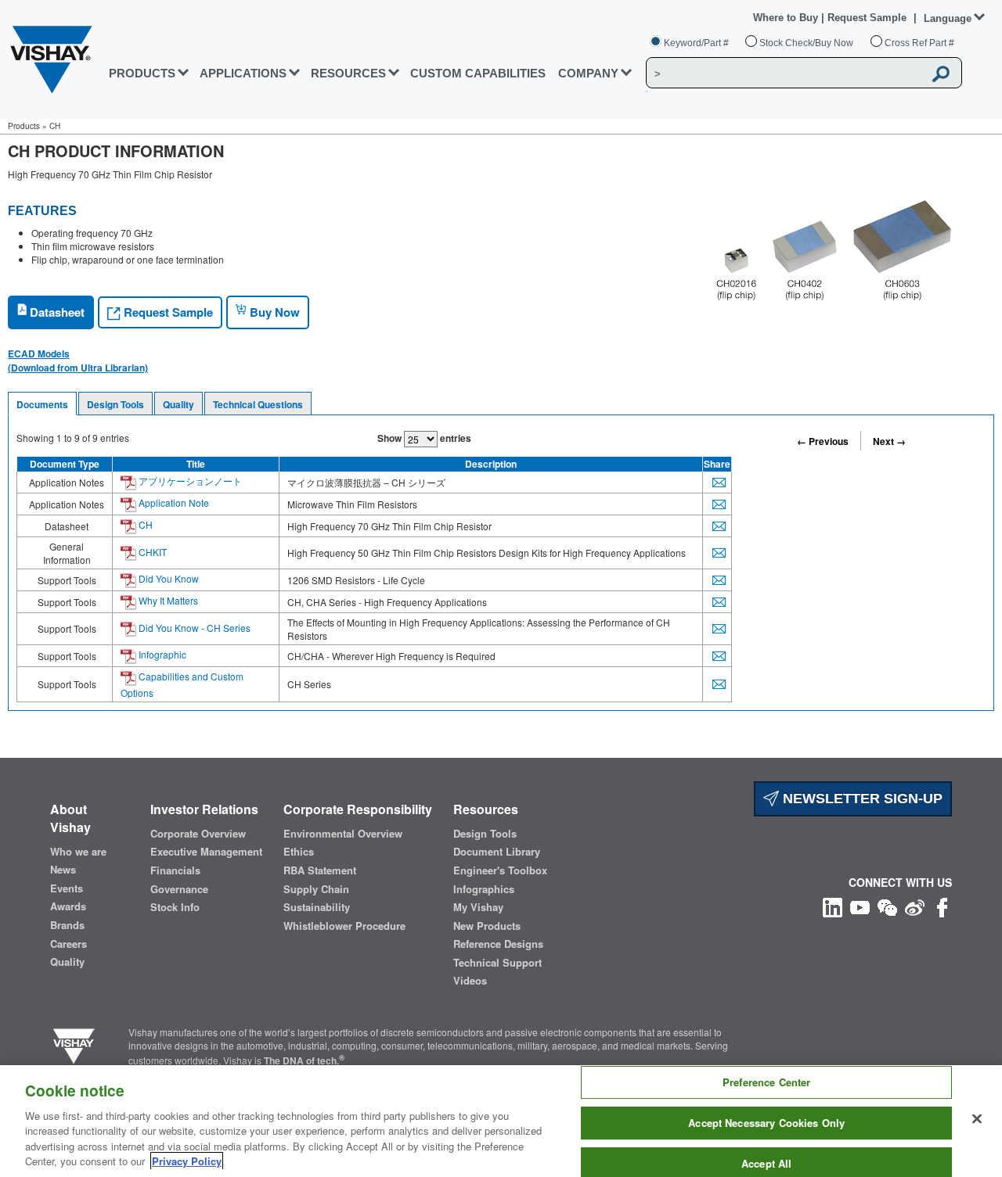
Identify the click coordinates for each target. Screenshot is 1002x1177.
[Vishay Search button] (941, 73)
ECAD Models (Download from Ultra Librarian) (78, 360)
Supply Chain (316, 889)
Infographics (483, 889)
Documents (42, 404)
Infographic (161, 654)
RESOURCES (348, 73)
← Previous (823, 441)
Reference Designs (498, 944)
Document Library (496, 852)
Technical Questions (258, 404)
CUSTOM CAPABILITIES (478, 73)
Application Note (172, 502)
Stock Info (175, 907)
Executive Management (206, 852)
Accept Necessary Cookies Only (766, 1122)
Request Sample (167, 312)
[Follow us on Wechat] (887, 905)
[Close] (977, 1119)
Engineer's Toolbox (500, 870)
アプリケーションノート (189, 480)
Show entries (424, 438)
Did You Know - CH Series (193, 627)
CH (144, 524)
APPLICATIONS (243, 73)
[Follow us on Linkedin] (832, 905)
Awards (68, 906)
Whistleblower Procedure (344, 926)
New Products (487, 926)
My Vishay (478, 907)
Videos (470, 981)
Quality (178, 404)
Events (66, 888)
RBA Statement (319, 870)
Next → (889, 441)
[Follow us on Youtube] (860, 905)
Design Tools (115, 404)
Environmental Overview (342, 834)
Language (947, 18)
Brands (67, 925)
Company (588, 73)
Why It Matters (167, 600)
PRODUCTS (142, 73)
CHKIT (151, 551)
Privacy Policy (187, 1161)
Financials (175, 870)
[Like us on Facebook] (942, 905)
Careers (68, 944)
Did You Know (167, 578)
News (63, 870)
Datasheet (56, 312)
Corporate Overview (198, 834)
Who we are (78, 852)
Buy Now (273, 312)
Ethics (298, 852)
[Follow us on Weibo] (915, 905)
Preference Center (766, 1082)
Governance (179, 889)
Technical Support (497, 963)
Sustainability (316, 907)
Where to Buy (787, 17)
